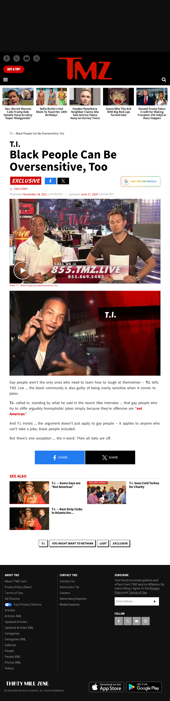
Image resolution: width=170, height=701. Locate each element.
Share (63, 457)
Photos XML (13, 662)
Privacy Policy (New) (18, 587)
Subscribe (155, 601)
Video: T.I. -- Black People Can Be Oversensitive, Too (34, 285)
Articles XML (13, 616)
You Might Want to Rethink (72, 543)
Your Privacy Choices (27, 604)
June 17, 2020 (89, 194)
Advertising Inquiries (73, 598)
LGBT (102, 543)
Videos (9, 668)
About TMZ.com (16, 581)
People (9, 651)
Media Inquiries (70, 604)
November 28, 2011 (35, 194)
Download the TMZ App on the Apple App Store (106, 687)
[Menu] (6, 79)
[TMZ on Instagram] (36, 58)
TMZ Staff (20, 189)
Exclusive (120, 543)
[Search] (164, 79)
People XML (12, 656)
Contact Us (67, 581)
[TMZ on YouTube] (136, 621)
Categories (12, 633)
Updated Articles (16, 622)
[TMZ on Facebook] (6, 58)
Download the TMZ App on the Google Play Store (144, 687)
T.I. (43, 543)
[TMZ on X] (16, 58)
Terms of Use (14, 593)
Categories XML (15, 639)
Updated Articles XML (19, 627)
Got (13, 69)
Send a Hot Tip (69, 587)
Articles (10, 610)
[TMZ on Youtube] (26, 58)
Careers (65, 593)
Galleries (10, 645)
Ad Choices (12, 598)
